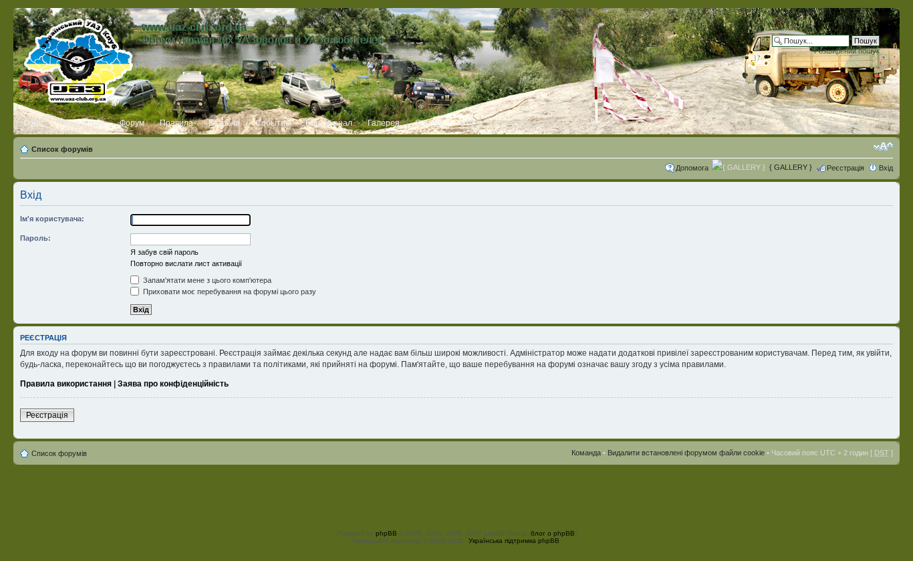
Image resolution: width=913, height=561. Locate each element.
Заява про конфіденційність (173, 383)
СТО (467, 123)
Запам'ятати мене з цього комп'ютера (206, 280)
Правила (176, 123)
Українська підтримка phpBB (514, 540)
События (272, 123)
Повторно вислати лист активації (186, 263)
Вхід (886, 168)
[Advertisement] (456, 495)
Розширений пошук (847, 51)
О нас (34, 123)
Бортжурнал (328, 123)
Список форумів (62, 149)
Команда (586, 453)
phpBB (386, 533)
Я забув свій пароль (164, 252)
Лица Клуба (82, 123)
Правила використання (66, 383)
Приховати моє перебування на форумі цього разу (228, 292)
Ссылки (429, 123)
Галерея (384, 123)
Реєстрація (845, 168)
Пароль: (35, 238)
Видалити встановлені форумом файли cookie (686, 453)
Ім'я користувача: (52, 219)
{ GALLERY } (790, 167)
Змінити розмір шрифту (883, 146)
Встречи (224, 123)
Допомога (692, 168)
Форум (132, 123)
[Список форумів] (79, 58)
